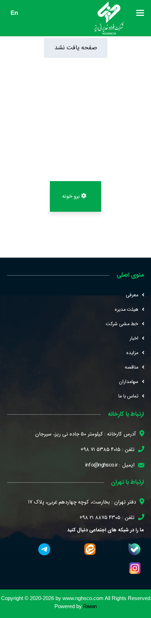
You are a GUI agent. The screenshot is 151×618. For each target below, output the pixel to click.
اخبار (134, 338)
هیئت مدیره (126, 309)
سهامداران (128, 381)
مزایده (132, 352)
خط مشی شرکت (122, 324)
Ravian (90, 607)
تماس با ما (128, 396)
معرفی (132, 295)
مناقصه (131, 367)
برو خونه (71, 196)
